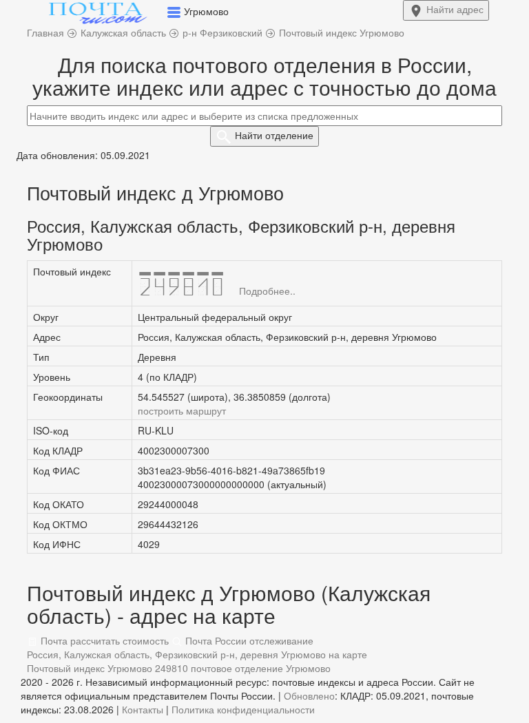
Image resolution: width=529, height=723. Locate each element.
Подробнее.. (267, 290)
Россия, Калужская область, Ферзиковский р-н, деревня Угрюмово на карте (197, 654)
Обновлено (309, 695)
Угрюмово (308, 668)
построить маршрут (182, 410)
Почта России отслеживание (248, 640)
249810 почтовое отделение (219, 668)
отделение (274, 135)
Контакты (142, 709)
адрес (455, 9)
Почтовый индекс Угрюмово (89, 668)
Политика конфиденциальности (243, 709)
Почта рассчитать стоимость (103, 640)
